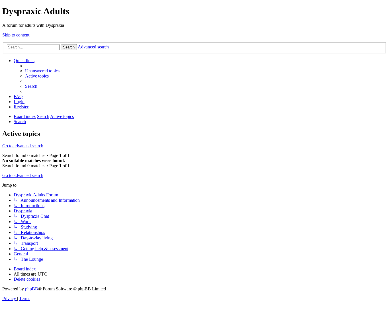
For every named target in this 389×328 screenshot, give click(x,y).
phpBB (31, 288)
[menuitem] (42, 70)
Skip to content (15, 34)
